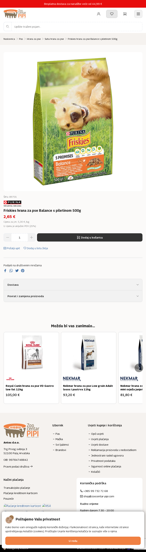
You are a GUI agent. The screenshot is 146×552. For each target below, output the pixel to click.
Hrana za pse (34, 38)
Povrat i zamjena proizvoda (25, 296)
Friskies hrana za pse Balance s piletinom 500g (92, 38)
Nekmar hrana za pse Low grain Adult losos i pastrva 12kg (88, 387)
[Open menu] (138, 14)
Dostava (13, 284)
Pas (21, 38)
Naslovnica (9, 38)
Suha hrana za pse (54, 38)
